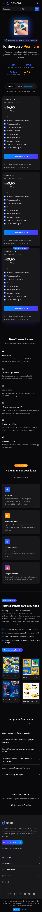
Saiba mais (25, 909)
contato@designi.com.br (13, 848)
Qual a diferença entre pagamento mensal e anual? (18, 750)
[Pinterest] (29, 894)
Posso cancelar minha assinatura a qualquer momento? (18, 741)
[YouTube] (34, 894)
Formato (27, 9)
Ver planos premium (10, 842)
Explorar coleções (11, 650)
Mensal (10, 86)
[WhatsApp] (15, 894)
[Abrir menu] (3, 3)
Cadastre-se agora (21, 156)
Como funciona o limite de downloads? (16, 732)
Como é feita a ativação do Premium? (16, 767)
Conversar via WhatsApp (22, 805)
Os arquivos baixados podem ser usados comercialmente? (17, 760)
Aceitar (16, 909)
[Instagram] (20, 894)
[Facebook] (25, 894)
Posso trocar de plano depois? (13, 774)
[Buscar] (37, 9)
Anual (25, 86)
